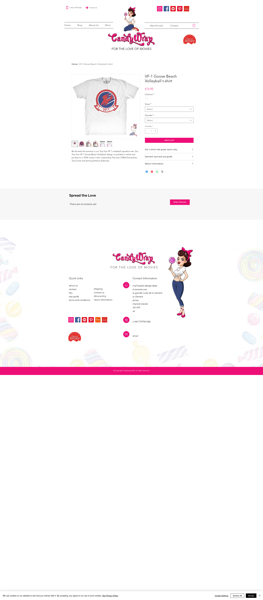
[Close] (259, 595)
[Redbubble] (173, 8)
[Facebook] (166, 8)
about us (73, 285)
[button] (80, 25)
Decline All (237, 595)
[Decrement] (147, 131)
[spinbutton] (151, 131)
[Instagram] (159, 8)
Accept (251, 595)
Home (74, 64)
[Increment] (155, 131)
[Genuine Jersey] (186, 8)
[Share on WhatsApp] (157, 171)
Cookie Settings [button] (221, 595)
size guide (74, 296)
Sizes (148, 104)
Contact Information (145, 278)
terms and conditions (79, 300)
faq (70, 292)
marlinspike (139, 285)
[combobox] (169, 109)
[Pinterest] (179, 8)
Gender (149, 115)
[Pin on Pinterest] (152, 171)
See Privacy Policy (110, 595)
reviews (72, 289)
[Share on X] (162, 171)
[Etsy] (98, 319)
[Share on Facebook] (146, 171)
